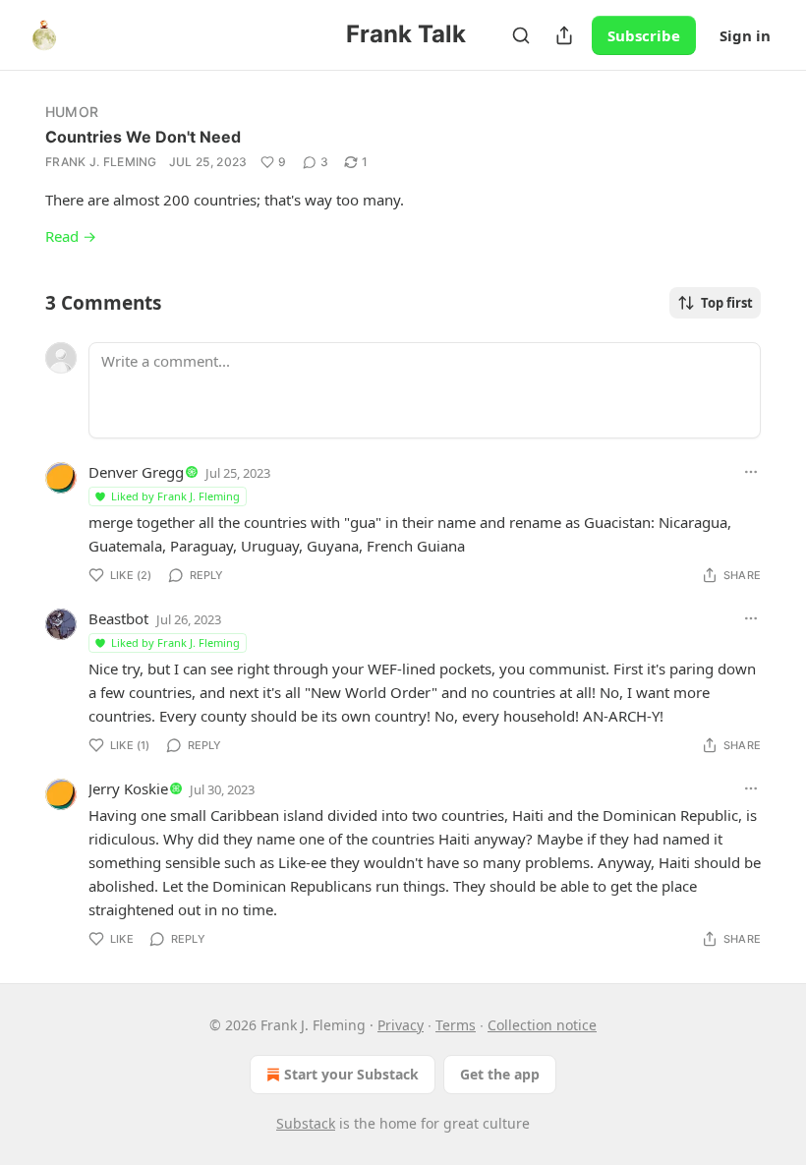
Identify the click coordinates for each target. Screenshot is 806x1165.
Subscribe (643, 35)
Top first (727, 303)
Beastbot (118, 618)
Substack (305, 1123)
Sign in (745, 35)
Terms (455, 1025)
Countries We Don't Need (143, 136)
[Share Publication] (564, 35)
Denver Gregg (136, 472)
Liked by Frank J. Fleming (175, 496)
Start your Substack (351, 1074)
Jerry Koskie (128, 788)
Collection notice (542, 1025)
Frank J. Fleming (101, 161)
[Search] (521, 35)
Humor (71, 111)
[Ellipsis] (751, 472)
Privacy (400, 1025)
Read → (70, 236)
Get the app (500, 1074)
